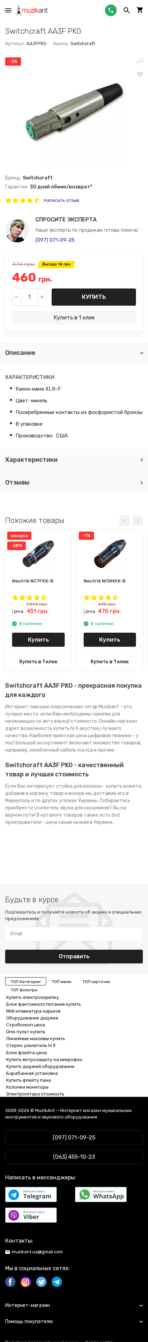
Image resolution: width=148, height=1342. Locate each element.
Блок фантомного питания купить (43, 1004)
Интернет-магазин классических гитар (51, 707)
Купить (94, 296)
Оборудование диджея (32, 1018)
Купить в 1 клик (74, 317)
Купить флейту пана (28, 1080)
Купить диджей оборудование (40, 1066)
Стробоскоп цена (25, 1024)
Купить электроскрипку (32, 997)
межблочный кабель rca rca (61, 750)
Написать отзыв (61, 200)
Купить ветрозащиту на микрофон (44, 1059)
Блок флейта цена (26, 1052)
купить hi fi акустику (77, 728)
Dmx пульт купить (25, 1031)
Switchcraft (83, 43)
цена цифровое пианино (103, 736)
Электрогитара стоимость (35, 1093)
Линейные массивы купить (35, 1038)
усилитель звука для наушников (71, 808)
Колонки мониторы (27, 1087)
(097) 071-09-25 (55, 240)
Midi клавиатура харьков (33, 1011)
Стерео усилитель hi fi (30, 1045)
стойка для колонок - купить (89, 786)
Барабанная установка (32, 1073)
